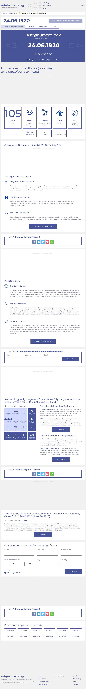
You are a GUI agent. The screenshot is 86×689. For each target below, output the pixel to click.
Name (9, 355)
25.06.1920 (10, 630)
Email (46, 355)
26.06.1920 (36, 630)
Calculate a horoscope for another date (65, 20)
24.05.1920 (75, 630)
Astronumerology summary (13, 26)
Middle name (66, 550)
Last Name (29, 355)
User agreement (44, 681)
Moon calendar (59, 676)
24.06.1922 (23, 636)
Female (17, 572)
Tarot (44, 8)
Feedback (42, 679)
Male (8, 572)
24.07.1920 (62, 630)
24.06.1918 (10, 636)
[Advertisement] (43, 89)
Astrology (46, 3)
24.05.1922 (75, 636)
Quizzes (75, 684)
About (41, 676)
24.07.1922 (49, 636)
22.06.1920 (49, 630)
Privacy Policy (43, 684)
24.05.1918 (62, 636)
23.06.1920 (23, 630)
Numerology (47, 5)
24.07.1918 (36, 636)
